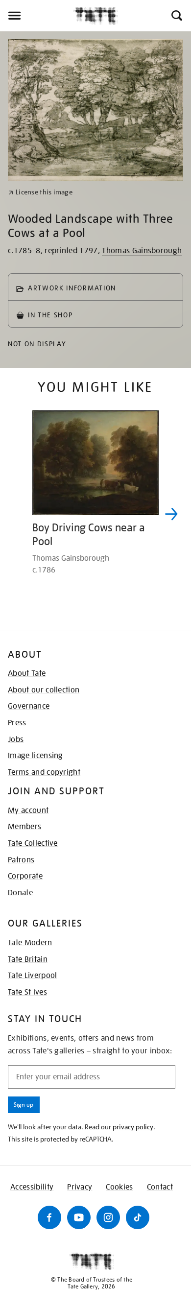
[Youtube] (79, 1217)
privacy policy (133, 1126)
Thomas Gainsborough (142, 251)
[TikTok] (137, 1217)
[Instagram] (108, 1217)
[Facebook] (49, 1217)
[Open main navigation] (36, 16)
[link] (40, 192)
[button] (176, 15)
